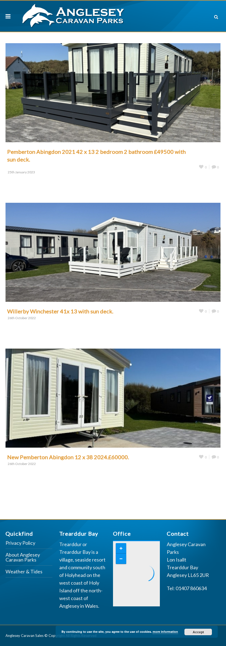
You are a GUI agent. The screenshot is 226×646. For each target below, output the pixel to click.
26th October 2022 (22, 318)
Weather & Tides (24, 571)
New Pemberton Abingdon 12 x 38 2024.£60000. (68, 457)
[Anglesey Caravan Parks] (73, 15)
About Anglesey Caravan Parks (23, 557)
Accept (198, 631)
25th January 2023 (21, 172)
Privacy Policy (20, 543)
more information (165, 631)
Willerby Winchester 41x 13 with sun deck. (60, 311)
